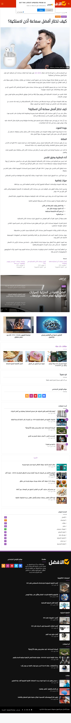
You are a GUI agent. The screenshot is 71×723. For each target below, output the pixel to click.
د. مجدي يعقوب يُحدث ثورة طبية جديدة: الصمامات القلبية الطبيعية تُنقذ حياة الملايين (35, 681)
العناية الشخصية (61, 544)
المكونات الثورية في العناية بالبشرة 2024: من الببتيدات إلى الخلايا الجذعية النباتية (48, 294)
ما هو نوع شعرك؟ (50, 444)
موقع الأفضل (66, 709)
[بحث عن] (69, 4)
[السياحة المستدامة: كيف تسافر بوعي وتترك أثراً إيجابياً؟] (62, 430)
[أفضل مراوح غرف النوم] (64, 636)
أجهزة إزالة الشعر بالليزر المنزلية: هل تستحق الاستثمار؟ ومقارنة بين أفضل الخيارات (33, 411)
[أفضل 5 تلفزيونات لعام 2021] (64, 620)
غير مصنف (63, 541)
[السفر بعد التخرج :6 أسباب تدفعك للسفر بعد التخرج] (62, 438)
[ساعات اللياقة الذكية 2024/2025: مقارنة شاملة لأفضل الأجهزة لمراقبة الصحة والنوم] (64, 660)
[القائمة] (2, 4)
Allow (41, 10)
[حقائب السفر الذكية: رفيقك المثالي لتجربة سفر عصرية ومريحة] (62, 467)
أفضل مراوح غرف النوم (52, 634)
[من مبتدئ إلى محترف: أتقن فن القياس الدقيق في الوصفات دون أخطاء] (62, 492)
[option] (35, 293)
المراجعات (58, 13)
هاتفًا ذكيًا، (38, 73)
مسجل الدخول (56, 380)
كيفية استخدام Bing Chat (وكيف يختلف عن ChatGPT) (58, 364)
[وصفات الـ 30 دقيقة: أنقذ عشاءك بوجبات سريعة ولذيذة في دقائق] (62, 483)
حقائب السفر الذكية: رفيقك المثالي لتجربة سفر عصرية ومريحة (38, 465)
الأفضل (63, 286)
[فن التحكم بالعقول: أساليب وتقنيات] (64, 691)
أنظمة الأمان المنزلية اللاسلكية (49, 603)
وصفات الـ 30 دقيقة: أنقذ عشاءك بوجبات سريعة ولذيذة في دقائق (37, 481)
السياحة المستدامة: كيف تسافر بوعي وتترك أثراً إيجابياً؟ (40, 428)
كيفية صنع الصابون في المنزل (36, 364)
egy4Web (41, 709)
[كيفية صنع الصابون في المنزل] (35, 356)
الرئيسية (63, 13)
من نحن (18, 710)
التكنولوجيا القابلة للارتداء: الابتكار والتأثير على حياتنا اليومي (42, 595)
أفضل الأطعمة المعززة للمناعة (14, 364)
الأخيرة (35, 458)
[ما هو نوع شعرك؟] (62, 447)
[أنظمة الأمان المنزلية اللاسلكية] (64, 605)
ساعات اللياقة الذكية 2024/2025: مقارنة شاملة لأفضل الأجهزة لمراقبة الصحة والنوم (35, 657)
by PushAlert (20, 12)
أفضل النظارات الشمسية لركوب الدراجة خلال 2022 (44, 626)
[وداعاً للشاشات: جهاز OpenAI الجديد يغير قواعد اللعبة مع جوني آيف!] (64, 668)
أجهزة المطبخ (62, 532)
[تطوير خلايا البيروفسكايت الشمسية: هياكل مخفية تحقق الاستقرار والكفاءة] (64, 699)
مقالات (64, 523)
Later (49, 10)
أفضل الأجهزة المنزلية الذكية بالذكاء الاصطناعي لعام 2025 (42, 583)
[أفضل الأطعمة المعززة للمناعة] (13, 356)
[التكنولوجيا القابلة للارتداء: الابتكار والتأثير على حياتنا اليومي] (64, 597)
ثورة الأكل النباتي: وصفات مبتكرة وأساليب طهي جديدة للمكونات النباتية (35, 498)
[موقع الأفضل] (57, 3)
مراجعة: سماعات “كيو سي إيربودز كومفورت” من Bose (16, 262)
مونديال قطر (62, 535)
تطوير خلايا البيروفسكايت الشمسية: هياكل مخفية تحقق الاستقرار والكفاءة (38, 697)
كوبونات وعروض (61, 529)
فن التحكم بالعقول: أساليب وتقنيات (48, 689)
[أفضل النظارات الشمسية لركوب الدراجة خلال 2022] (64, 628)
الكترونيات (64, 16)
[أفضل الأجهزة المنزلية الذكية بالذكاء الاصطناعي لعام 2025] (64, 587)
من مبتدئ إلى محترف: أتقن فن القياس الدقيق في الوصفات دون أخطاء (35, 489)
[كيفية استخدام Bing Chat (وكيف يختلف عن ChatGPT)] (57, 356)
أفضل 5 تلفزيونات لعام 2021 (50, 618)
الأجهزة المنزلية (61, 538)
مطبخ (64, 526)
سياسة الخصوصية (11, 710)
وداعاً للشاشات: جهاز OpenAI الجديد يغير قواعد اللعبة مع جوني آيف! (39, 666)
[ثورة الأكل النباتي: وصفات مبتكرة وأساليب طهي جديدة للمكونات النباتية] (62, 500)
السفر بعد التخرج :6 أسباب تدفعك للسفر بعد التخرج (41, 436)
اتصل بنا (4, 710)
